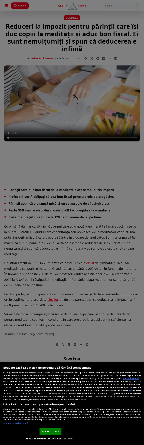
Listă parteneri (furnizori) (15, 423)
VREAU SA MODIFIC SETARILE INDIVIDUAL (49, 438)
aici (130, 390)
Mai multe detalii (131, 378)
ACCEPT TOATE (50, 431)
